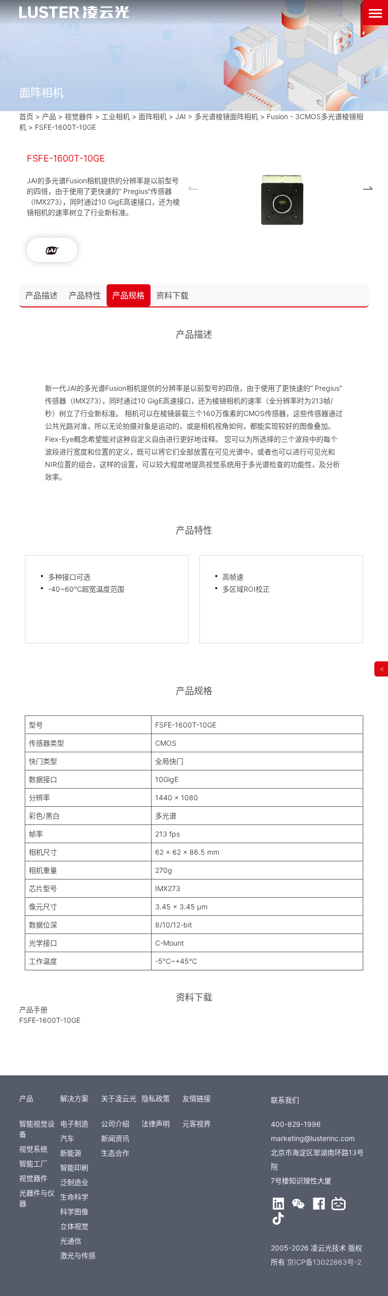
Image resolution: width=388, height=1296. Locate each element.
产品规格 (128, 295)
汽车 (67, 1138)
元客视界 (196, 1123)
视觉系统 (33, 1149)
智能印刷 (74, 1167)
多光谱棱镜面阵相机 (226, 116)
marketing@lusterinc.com (313, 1138)
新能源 (70, 1153)
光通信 (70, 1240)
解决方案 (74, 1098)
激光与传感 (77, 1255)
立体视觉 (74, 1226)
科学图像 (74, 1211)
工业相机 (116, 116)
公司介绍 (115, 1123)
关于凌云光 (118, 1098)
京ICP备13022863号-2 (324, 1262)
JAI (180, 116)
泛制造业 (74, 1182)
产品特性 (85, 295)
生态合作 (115, 1153)
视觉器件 (33, 1178)
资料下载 (172, 295)
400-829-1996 (296, 1124)
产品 (26, 1098)
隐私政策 (155, 1098)
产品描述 (41, 295)
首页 (26, 116)
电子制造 (74, 1123)
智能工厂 (33, 1163)
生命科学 (74, 1197)
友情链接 (196, 1098)
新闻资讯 (115, 1138)
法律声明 (155, 1123)
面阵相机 (152, 116)
